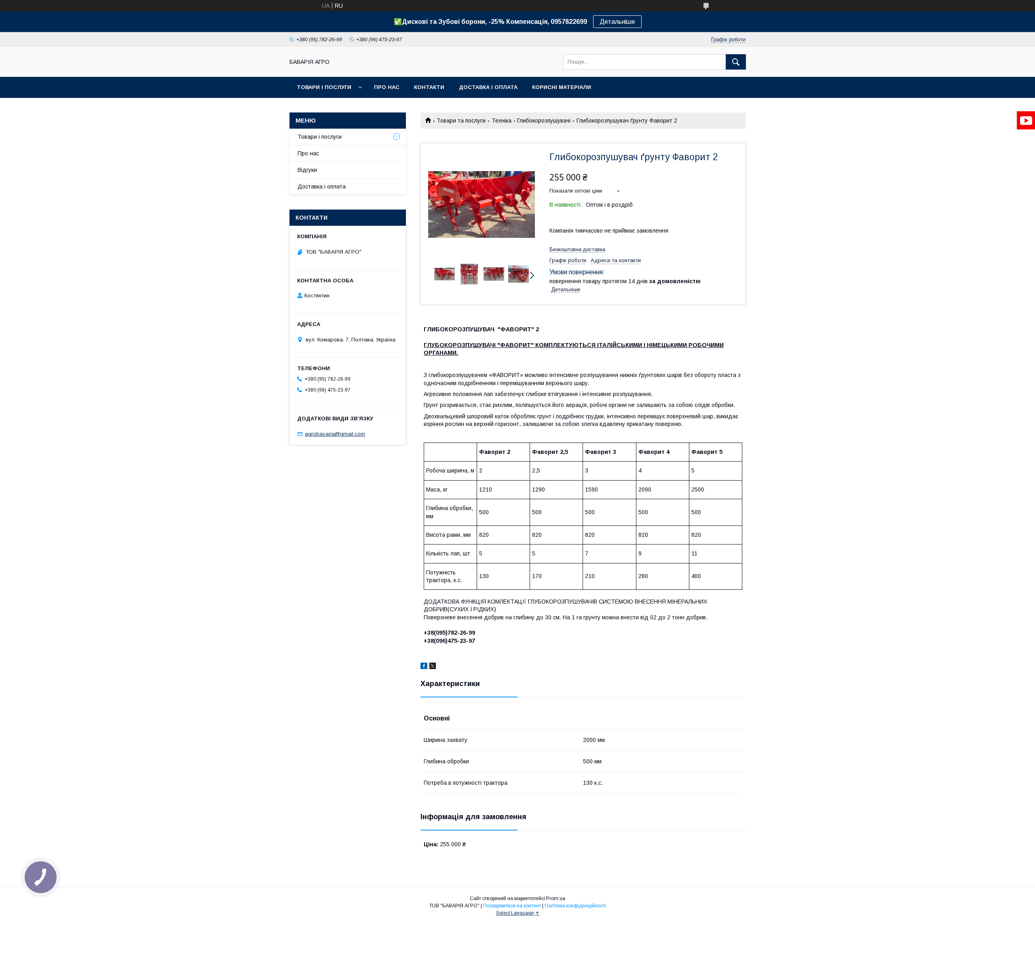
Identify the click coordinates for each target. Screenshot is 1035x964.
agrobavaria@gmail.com (335, 434)
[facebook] (423, 667)
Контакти (429, 87)
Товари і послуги (324, 87)
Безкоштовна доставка (577, 249)
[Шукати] (736, 62)
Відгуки (307, 170)
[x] (432, 667)
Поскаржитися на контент (512, 906)
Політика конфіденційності (575, 906)
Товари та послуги (461, 120)
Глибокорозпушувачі (543, 120)
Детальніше (617, 21)
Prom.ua (555, 898)
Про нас (386, 87)
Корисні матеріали (561, 87)
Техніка (501, 120)
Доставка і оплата (488, 87)
